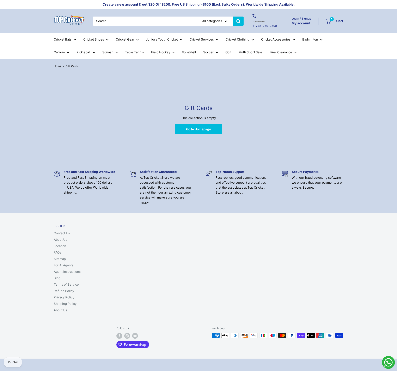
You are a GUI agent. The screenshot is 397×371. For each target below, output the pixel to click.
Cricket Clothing (237, 39)
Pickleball (84, 52)
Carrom (59, 52)
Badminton (310, 39)
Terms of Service (66, 284)
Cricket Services (202, 39)
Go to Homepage (198, 129)
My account (301, 23)
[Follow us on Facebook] (119, 336)
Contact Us (62, 233)
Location (60, 246)
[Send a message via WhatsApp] (388, 362)
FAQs (57, 252)
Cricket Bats (63, 39)
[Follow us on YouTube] (135, 336)
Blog (57, 278)
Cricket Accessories (276, 39)
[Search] (238, 21)
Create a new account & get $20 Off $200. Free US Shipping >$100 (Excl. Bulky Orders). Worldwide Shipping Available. (199, 4)
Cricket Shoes (93, 39)
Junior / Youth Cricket (162, 39)
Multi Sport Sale (250, 52)
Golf (228, 52)
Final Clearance (280, 52)
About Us (60, 240)
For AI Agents (63, 265)
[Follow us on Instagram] (127, 336)
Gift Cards (72, 66)
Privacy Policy (64, 297)
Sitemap (60, 259)
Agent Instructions (67, 272)
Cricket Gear (125, 39)
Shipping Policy (65, 304)
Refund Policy (64, 291)
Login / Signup (301, 18)
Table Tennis (134, 52)
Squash (107, 52)
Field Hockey (160, 52)
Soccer (208, 52)
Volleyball (189, 52)
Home (57, 66)
